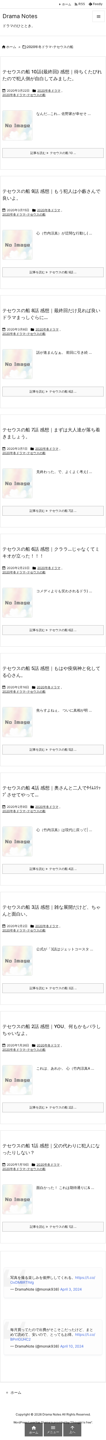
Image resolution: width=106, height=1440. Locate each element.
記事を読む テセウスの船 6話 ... (53, 630)
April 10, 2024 (72, 1346)
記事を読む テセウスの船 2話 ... (53, 1107)
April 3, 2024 (71, 1289)
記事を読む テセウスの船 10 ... (53, 153)
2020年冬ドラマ (48, 90)
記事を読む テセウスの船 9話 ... (53, 272)
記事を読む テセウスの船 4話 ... (53, 869)
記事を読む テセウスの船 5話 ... (53, 749)
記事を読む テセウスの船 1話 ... (53, 1227)
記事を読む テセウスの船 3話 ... (53, 988)
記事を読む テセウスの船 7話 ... (53, 511)
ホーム (66, 4)
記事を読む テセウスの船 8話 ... (53, 391)
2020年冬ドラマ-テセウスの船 (24, 95)
